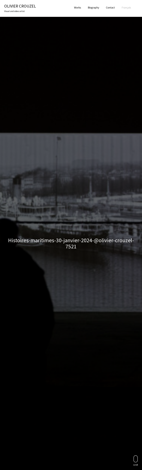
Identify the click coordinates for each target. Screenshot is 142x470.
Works (77, 7)
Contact (110, 7)
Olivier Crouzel (20, 6)
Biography (93, 7)
